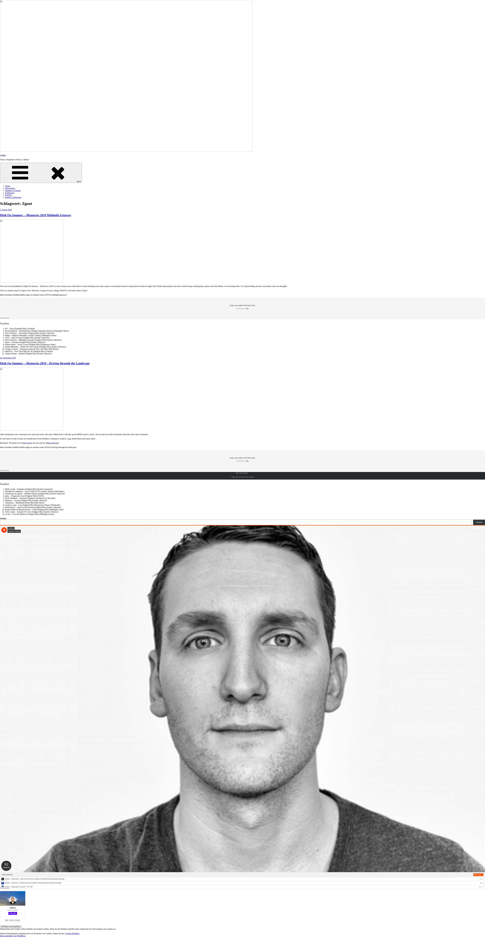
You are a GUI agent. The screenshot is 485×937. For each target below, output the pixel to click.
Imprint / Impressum (13, 197)
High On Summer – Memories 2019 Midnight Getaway (35, 215)
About (7, 186)
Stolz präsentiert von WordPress (12, 936)
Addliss (3, 155)
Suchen (3, 518)
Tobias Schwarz (52, 443)
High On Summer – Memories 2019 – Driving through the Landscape (45, 363)
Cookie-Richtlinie (72, 933)
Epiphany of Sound (13, 190)
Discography (10, 188)
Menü (79, 182)
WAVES (8, 195)
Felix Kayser (27, 443)
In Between (9, 193)
